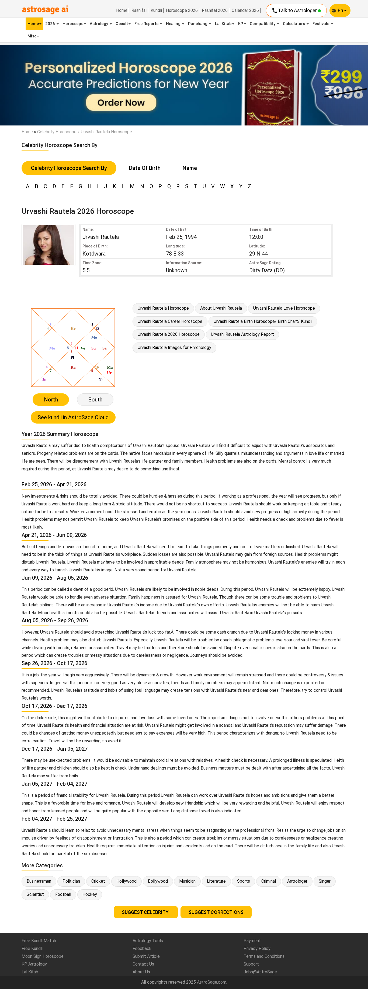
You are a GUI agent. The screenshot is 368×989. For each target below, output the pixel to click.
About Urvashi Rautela (221, 308)
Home (121, 10)
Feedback (142, 948)
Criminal (268, 881)
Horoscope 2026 (182, 10)
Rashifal (139, 10)
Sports (243, 881)
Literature (216, 881)
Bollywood (158, 881)
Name (190, 168)
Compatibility (263, 23)
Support (251, 964)
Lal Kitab (223, 23)
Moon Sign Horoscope (43, 956)
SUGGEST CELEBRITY (146, 912)
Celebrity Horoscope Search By (69, 168)
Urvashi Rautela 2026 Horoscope (169, 334)
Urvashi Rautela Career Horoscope (170, 321)
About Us (141, 971)
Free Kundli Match (39, 940)
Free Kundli (32, 948)
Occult (122, 23)
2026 (50, 23)
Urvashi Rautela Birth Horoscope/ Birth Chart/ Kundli (263, 321)
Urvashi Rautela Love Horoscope (284, 308)
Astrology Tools (148, 940)
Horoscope (73, 23)
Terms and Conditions (264, 956)
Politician (71, 881)
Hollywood (126, 881)
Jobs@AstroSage (260, 971)
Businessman (39, 881)
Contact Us (143, 964)
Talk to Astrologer (295, 11)
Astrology (99, 23)
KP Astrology (34, 964)
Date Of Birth (145, 168)
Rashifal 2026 (215, 10)
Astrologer (297, 881)
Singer (325, 881)
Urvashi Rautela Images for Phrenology (174, 347)
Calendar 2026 (245, 10)
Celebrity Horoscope (57, 131)
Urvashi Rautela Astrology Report (242, 334)
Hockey (89, 894)
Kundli (156, 10)
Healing (174, 23)
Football (63, 894)
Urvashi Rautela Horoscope (163, 308)
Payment (252, 940)
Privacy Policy (257, 948)
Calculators (294, 23)
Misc (31, 36)
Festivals (321, 23)
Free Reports (146, 23)
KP (240, 23)
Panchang (198, 23)
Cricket (98, 881)
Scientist (35, 894)
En (341, 10)
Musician (187, 881)
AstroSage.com (211, 982)
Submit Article (146, 956)
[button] (27, 85)
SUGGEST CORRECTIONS (216, 912)
